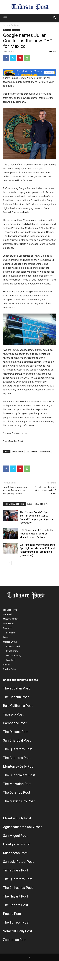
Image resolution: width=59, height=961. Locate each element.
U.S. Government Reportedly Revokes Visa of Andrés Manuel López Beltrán (36, 534)
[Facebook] (6, 58)
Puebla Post (12, 914)
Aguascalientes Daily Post (22, 827)
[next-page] (10, 563)
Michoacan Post (15, 853)
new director (45, 451)
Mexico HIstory (13, 655)
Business (15, 25)
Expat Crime (12, 650)
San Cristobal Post (17, 740)
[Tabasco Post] (29, 7)
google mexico (17, 451)
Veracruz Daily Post (17, 931)
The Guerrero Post (17, 758)
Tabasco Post (13, 714)
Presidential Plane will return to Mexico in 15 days (45, 490)
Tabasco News (10, 609)
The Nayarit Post (15, 896)
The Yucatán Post (16, 688)
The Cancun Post (16, 697)
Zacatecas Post (14, 940)
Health (6, 664)
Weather (10, 660)
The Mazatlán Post (17, 784)
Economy (10, 632)
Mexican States (10, 618)
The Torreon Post (16, 922)
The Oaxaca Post (15, 732)
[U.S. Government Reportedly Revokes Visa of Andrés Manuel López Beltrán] (10, 533)
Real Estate (8, 623)
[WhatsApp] (27, 58)
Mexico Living (10, 641)
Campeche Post (15, 723)
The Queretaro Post (17, 879)
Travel (6, 637)
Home (5, 25)
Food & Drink (9, 669)
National (16, 30)
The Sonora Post (15, 905)
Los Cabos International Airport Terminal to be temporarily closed (15, 490)
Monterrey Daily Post (18, 766)
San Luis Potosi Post (18, 862)
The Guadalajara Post (19, 775)
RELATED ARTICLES (14, 504)
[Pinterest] (20, 58)
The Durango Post (16, 792)
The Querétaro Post (17, 749)
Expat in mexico (14, 646)
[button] (5, 18)
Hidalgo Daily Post (16, 844)
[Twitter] (13, 58)
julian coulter (32, 451)
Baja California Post (18, 706)
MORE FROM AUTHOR (37, 504)
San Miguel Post (15, 836)
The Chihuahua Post (18, 888)
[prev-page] (5, 563)
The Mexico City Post (19, 801)
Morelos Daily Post (17, 818)
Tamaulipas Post (15, 870)
